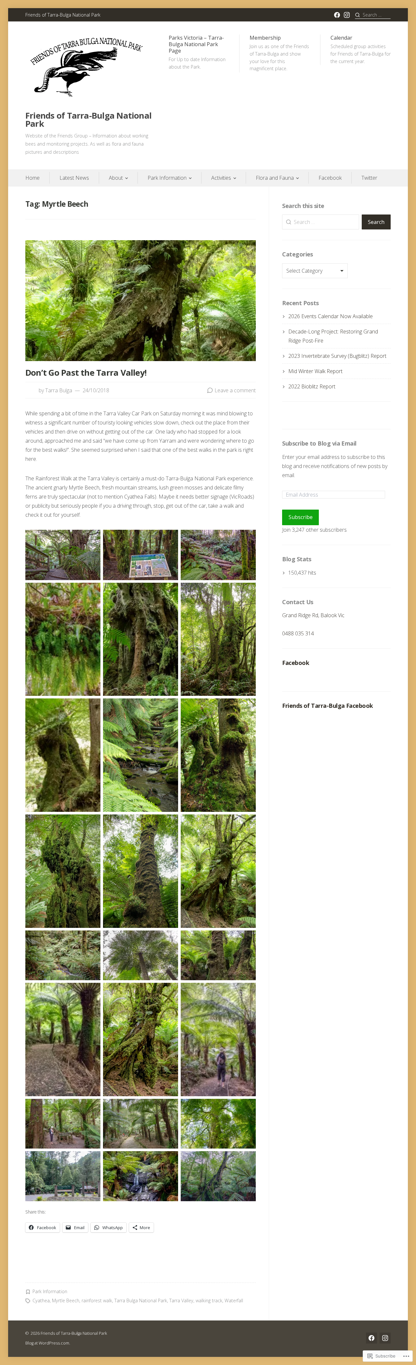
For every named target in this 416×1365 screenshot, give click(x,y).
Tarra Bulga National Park (140, 1300)
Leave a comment (235, 390)
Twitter (369, 177)
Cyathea (41, 1300)
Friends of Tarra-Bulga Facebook (327, 705)
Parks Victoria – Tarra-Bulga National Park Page (197, 52)
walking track (209, 1300)
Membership (279, 53)
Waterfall (234, 1300)
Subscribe (301, 517)
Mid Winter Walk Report (315, 371)
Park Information (167, 177)
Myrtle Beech (65, 1300)
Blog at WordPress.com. (47, 1343)
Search (376, 222)
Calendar (361, 49)
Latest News (74, 177)
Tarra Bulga (58, 390)
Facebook (330, 177)
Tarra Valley (181, 1300)
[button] (62, 555)
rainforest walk (97, 1300)
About (116, 177)
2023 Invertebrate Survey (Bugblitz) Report (337, 355)
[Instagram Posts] (347, 15)
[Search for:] (373, 15)
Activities (221, 177)
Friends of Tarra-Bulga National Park (88, 120)
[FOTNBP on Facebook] (337, 15)
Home (32, 177)
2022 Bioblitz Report (311, 386)
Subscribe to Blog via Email (319, 443)
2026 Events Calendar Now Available (330, 316)
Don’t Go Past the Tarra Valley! (85, 372)
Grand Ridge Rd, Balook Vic (313, 615)
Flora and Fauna (275, 177)
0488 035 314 (298, 633)
